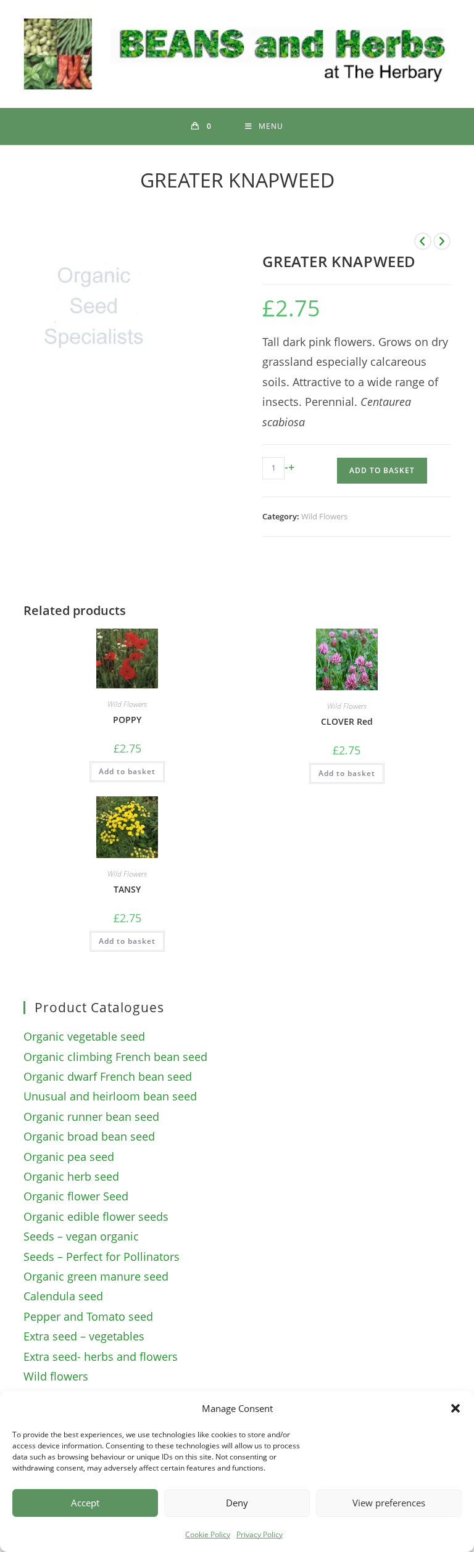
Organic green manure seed (95, 1276)
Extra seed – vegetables (83, 1336)
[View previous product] (422, 241)
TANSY (127, 889)
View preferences (388, 1502)
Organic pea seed (68, 1156)
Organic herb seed (71, 1176)
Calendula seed (63, 1296)
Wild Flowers (324, 516)
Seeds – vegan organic (81, 1236)
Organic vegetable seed (84, 1036)
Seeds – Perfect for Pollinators (101, 1256)
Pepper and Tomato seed (88, 1316)
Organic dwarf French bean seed (107, 1076)
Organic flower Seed (75, 1196)
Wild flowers (55, 1376)
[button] (455, 1408)
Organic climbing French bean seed (115, 1056)
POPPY (127, 719)
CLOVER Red (347, 721)
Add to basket (382, 470)
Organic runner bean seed (91, 1116)
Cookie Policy (207, 1534)
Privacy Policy (259, 1534)
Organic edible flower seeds (95, 1216)
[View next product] (442, 241)
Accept (85, 1502)
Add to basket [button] (127, 771)
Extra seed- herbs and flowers (100, 1356)
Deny (237, 1502)
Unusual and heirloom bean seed (110, 1096)
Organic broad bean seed (89, 1136)
